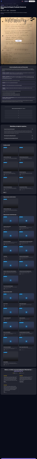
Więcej (4, 192)
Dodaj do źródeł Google (13, 10)
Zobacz (18, 40)
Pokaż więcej (2, 13)
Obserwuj (8, 10)
